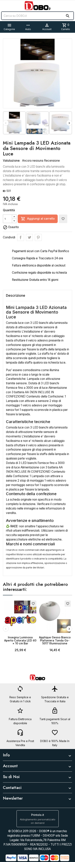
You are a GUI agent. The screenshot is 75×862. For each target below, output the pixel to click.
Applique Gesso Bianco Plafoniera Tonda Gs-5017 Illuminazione (55, 640)
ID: (4, 191)
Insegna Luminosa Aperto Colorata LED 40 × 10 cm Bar (20, 640)
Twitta (29, 237)
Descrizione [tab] (15, 295)
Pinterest (38, 237)
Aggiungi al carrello (38, 218)
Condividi (20, 237)
